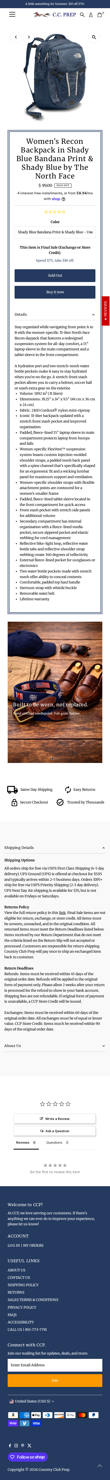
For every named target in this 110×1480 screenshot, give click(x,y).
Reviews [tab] (22, 1142)
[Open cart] (99, 14)
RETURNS (16, 1292)
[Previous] (16, 37)
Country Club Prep (54, 1470)
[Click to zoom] (94, 37)
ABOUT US (16, 1270)
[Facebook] (10, 1446)
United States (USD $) (32, 1401)
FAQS (12, 1315)
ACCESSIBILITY (21, 1322)
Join (55, 1380)
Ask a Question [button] (57, 1131)
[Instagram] (16, 1446)
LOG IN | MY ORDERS (25, 1245)
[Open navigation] (12, 14)
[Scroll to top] (100, 1466)
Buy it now (55, 292)
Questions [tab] (54, 1142)
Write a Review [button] (57, 1118)
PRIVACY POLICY (22, 1307)
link (62, 913)
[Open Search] (82, 14)
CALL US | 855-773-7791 (27, 1330)
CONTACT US (19, 1277)
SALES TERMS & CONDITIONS (33, 1300)
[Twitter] (29, 1446)
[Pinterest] (22, 1446)
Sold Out (55, 275)
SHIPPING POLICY (23, 1285)
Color (55, 222)
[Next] (28, 37)
